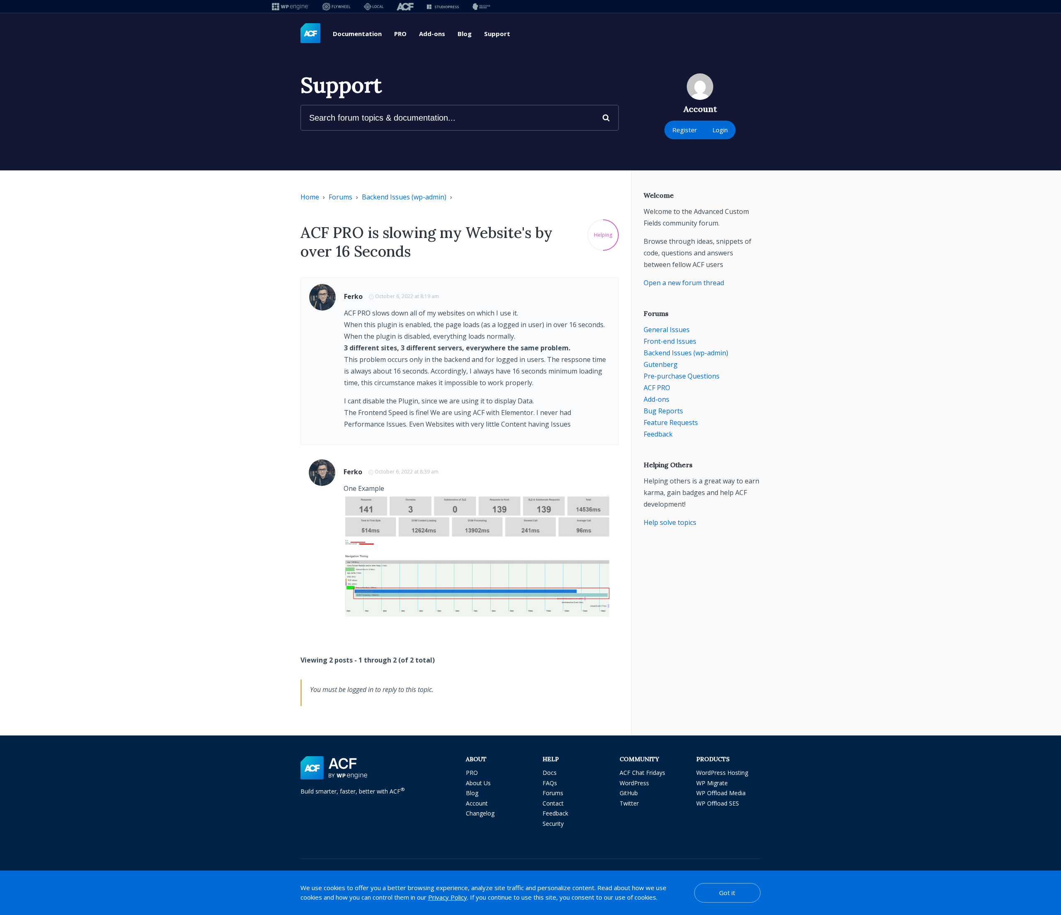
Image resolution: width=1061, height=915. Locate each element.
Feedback (658, 434)
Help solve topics (670, 522)
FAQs (550, 783)
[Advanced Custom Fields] (310, 33)
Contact (553, 803)
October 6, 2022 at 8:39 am (406, 471)
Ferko (353, 296)
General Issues (667, 329)
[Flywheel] (336, 6)
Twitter (629, 803)
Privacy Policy (447, 897)
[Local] (373, 6)
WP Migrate (712, 783)
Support (497, 33)
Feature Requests (671, 422)
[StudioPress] (442, 6)
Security (553, 824)
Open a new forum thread (684, 282)
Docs (550, 773)
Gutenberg (661, 364)
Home (309, 196)
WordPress (634, 783)
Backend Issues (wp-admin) (404, 196)
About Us (478, 783)
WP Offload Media (721, 793)
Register (684, 130)
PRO (400, 33)
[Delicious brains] (481, 6)
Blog (465, 33)
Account (477, 803)
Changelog (480, 813)
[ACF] (405, 6)
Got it (727, 892)
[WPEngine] (290, 6)
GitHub (629, 793)
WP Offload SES (717, 803)
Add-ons (432, 33)
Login (720, 130)
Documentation (357, 33)
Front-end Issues (670, 341)
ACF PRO (657, 387)
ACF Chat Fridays (642, 773)
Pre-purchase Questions (681, 376)
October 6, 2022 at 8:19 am (407, 296)
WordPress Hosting (722, 773)
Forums (340, 196)
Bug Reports (663, 410)
